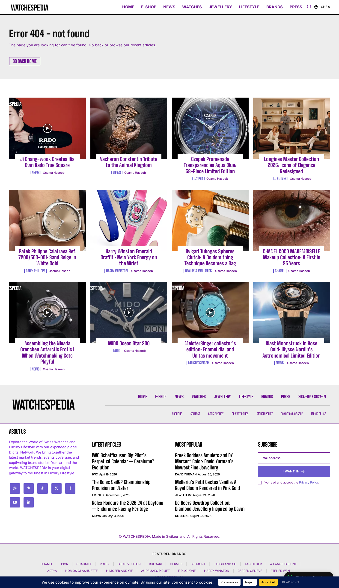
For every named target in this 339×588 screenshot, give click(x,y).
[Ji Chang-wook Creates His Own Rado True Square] (47, 128)
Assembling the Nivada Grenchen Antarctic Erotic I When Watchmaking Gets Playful (47, 352)
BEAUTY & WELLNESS (198, 271)
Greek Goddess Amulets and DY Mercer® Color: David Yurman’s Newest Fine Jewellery (204, 461)
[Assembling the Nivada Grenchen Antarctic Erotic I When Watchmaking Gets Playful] (47, 312)
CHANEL (280, 271)
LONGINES (279, 178)
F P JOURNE (187, 571)
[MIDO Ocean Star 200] (128, 312)
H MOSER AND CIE (119, 571)
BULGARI (155, 564)
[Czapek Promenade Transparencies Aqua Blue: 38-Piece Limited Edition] (210, 128)
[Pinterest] (29, 488)
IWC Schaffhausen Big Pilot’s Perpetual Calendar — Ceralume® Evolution (123, 461)
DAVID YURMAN (185, 474)
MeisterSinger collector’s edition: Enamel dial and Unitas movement (210, 349)
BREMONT (198, 564)
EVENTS (97, 495)
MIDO (117, 350)
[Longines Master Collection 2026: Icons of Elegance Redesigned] (291, 128)
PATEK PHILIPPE (35, 271)
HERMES (176, 564)
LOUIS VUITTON (129, 564)
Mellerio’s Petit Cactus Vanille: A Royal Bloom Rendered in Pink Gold (207, 485)
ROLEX (104, 564)
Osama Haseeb (54, 172)
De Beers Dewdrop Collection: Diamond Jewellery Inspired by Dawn (209, 506)
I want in (291, 471)
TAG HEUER (253, 564)
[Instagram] (15, 488)
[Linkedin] (29, 502)
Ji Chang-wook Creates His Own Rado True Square (47, 162)
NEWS (35, 172)
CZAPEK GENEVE (250, 571)
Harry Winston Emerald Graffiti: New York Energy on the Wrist (129, 257)
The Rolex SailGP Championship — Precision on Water (124, 485)
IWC (95, 474)
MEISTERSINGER (198, 363)
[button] (309, 6)
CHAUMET (84, 564)
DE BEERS (181, 516)
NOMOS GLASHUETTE (81, 571)
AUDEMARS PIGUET (155, 571)
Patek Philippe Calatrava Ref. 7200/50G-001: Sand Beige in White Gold (47, 257)
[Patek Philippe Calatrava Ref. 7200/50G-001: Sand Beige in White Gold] (47, 220)
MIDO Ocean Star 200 (129, 343)
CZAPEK (198, 178)
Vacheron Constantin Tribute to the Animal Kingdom (128, 162)
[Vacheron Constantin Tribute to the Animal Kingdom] (128, 128)
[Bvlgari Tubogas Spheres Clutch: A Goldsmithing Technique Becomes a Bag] (210, 220)
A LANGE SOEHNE (283, 564)
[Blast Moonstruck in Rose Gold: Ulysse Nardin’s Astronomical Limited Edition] (291, 312)
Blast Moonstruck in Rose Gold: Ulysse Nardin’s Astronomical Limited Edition (291, 349)
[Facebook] (70, 488)
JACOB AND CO (225, 564)
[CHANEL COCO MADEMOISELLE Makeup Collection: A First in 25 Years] (291, 220)
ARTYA (52, 571)
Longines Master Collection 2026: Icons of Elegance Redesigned (291, 165)
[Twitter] (56, 488)
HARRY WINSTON (117, 271)
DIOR (64, 564)
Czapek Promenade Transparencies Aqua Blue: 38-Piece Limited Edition (210, 165)
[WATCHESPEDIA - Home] (30, 7)
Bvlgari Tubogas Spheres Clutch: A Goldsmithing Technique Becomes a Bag (210, 257)
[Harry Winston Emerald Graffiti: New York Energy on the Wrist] (128, 220)
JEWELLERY (183, 495)
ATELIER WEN (280, 571)
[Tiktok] (42, 488)
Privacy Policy (308, 482)
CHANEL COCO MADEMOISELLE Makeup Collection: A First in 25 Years (291, 257)
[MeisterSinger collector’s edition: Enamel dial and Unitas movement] (210, 312)
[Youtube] (15, 502)
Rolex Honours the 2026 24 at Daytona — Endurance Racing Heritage (127, 506)
